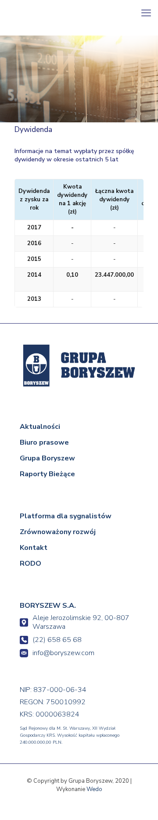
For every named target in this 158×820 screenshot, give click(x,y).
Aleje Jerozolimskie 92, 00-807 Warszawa (80, 622)
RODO (30, 563)
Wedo (94, 789)
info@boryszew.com (63, 653)
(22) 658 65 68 (57, 639)
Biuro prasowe (44, 442)
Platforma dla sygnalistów (65, 516)
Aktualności (40, 426)
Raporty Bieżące (47, 474)
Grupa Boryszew (47, 458)
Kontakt (33, 548)
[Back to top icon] (139, 801)
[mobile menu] (146, 13)
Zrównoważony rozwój (58, 532)
